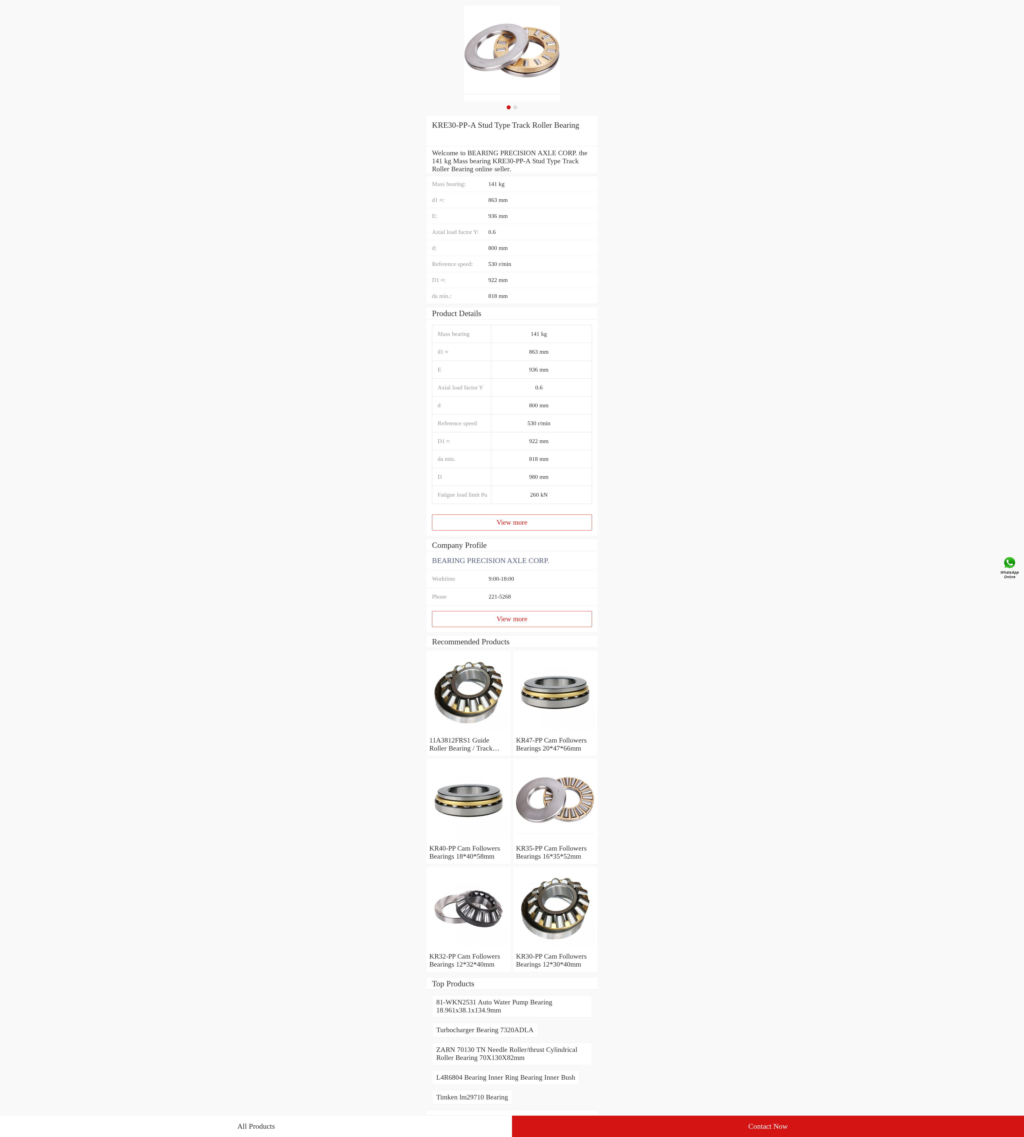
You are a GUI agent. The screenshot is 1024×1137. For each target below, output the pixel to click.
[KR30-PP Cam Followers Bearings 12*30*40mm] (555, 948)
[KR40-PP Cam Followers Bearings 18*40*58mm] (469, 840)
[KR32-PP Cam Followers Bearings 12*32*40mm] (469, 948)
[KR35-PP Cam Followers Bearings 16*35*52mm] (555, 840)
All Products (256, 1126)
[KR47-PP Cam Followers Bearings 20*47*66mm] (555, 732)
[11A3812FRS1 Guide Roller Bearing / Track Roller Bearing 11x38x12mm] (469, 732)
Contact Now (768, 1126)
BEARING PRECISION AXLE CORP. (490, 560)
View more (512, 522)
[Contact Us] (1010, 568)
